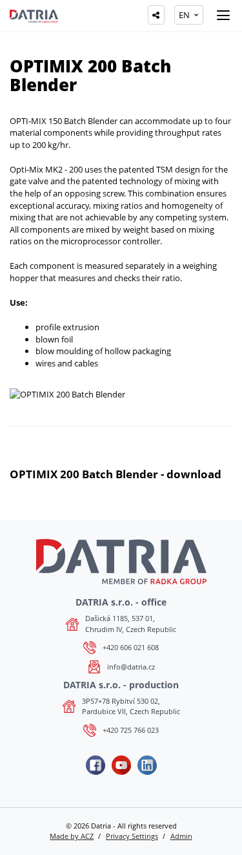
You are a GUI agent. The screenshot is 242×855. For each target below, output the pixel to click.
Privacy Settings (132, 836)
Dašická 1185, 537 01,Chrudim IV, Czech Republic (130, 623)
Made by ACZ (72, 836)
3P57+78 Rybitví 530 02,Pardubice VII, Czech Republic (131, 706)
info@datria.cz (131, 666)
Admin (181, 836)
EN (184, 15)
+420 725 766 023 (131, 730)
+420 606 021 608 (131, 647)
